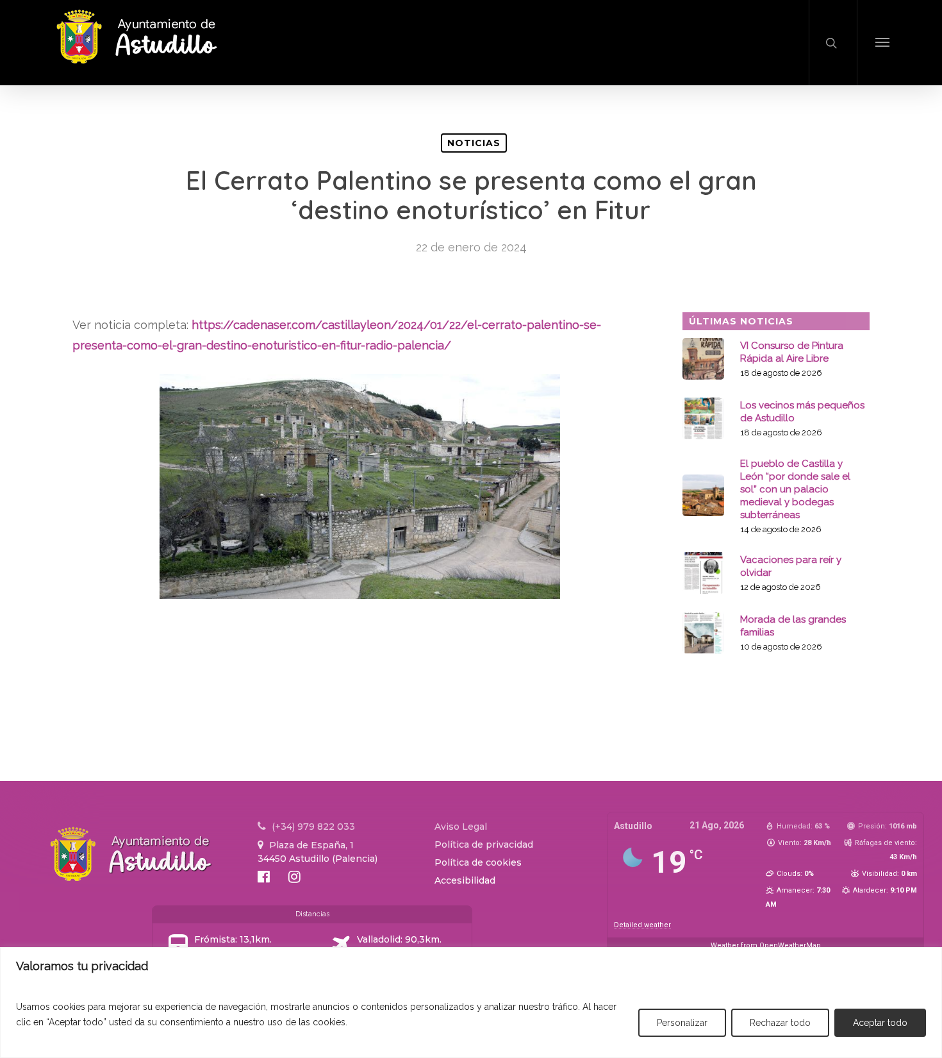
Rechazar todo (780, 1023)
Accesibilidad (464, 880)
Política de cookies (478, 862)
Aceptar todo (880, 1023)
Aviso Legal (460, 826)
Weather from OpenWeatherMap (766, 945)
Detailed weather (642, 925)
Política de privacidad (483, 844)
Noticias (473, 143)
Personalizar (682, 1023)
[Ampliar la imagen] (543, 400)
